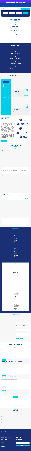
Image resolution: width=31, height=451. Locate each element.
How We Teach (4, 140)
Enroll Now (4, 97)
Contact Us (3, 441)
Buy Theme (10, 2)
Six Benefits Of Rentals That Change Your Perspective (11, 376)
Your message (18, 332)
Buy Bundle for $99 (20, 2)
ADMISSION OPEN (25, 8)
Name (17, 321)
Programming (16, 91)
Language (2, 443)
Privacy (2, 442)
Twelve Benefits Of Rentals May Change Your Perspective (12, 361)
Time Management (7, 169)
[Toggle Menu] (18, 8)
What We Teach (10, 140)
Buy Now (3, 446)
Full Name (24, 321)
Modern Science (6, 194)
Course (17, 328)
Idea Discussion (6, 219)
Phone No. (17, 325)
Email (24, 325)
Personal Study (16, 109)
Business (4, 375)
